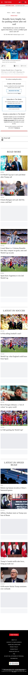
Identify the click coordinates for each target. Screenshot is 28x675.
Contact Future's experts (14, 642)
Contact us (17, 127)
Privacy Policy (14, 646)
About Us (14, 640)
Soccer (18, 12)
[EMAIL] (2, 140)
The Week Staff (9, 34)
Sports (13, 12)
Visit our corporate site (19, 669)
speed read (14, 15)
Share (4, 65)
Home (8, 12)
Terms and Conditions (14, 644)
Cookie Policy (14, 649)
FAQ (14, 653)
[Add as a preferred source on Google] (14, 663)
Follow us (17, 65)
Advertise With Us (14, 651)
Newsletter (24, 65)
